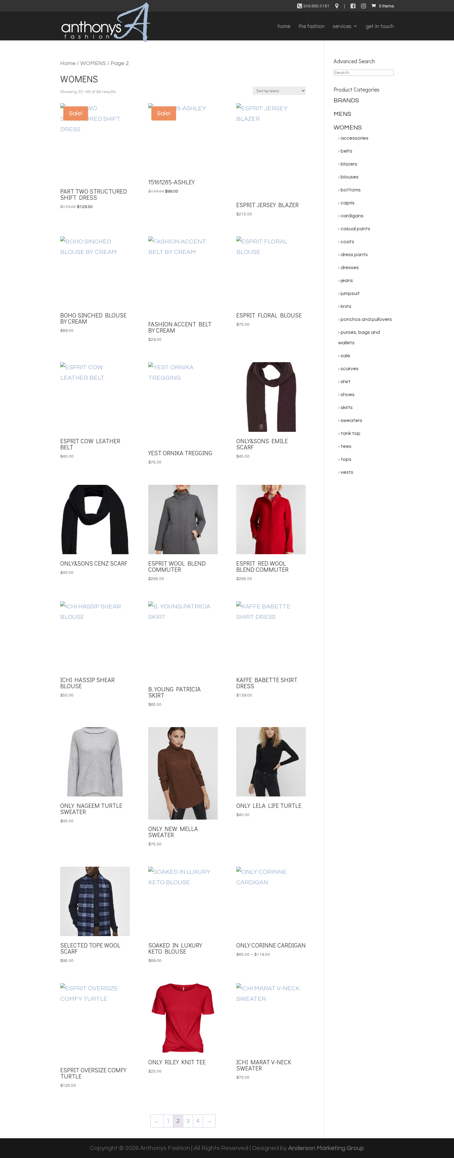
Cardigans (352, 215)
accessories (354, 138)
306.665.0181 (316, 6)
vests (347, 472)
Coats (347, 241)
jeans (347, 280)
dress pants (354, 254)
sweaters (351, 420)
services (342, 27)
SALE (345, 355)
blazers (349, 164)
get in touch (380, 27)
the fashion (311, 27)
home (284, 27)
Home (68, 63)
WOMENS (93, 63)
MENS (342, 114)
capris (348, 202)
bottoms (351, 189)
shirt (346, 381)
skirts (347, 407)
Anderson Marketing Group (326, 1148)
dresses (350, 267)
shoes (348, 394)
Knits (346, 306)
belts (346, 151)
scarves (350, 368)
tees (346, 446)
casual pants (355, 228)
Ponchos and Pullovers (366, 319)
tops (346, 459)
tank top (350, 433)
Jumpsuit (350, 293)
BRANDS (346, 100)
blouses (350, 176)
